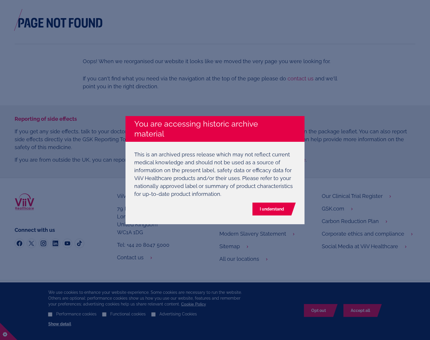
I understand (272, 209)
